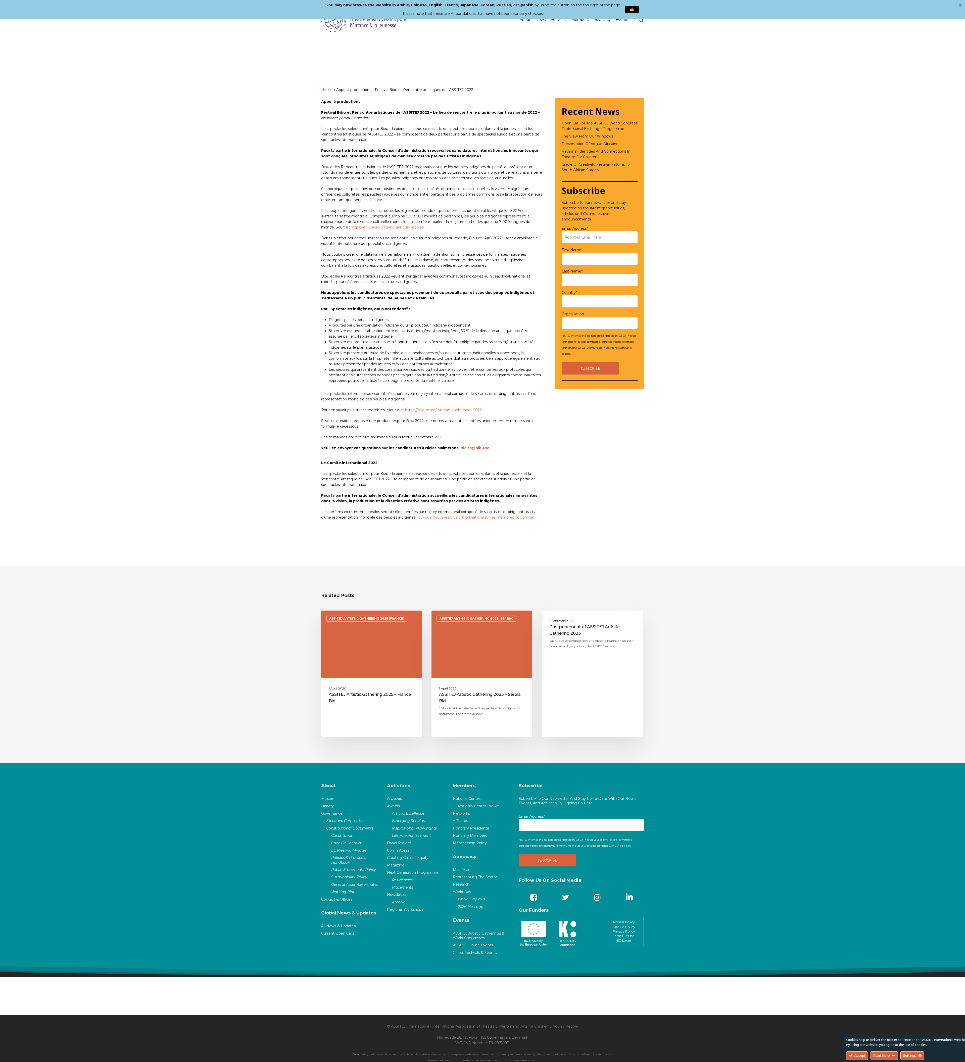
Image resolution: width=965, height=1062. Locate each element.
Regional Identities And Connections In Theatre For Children (596, 154)
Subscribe (531, 786)
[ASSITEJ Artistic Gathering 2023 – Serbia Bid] (481, 674)
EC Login (624, 940)
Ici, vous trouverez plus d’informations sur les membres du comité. (475, 517)
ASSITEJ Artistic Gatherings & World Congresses (478, 935)
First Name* (572, 250)
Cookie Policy (623, 927)
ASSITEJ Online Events (473, 945)
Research (461, 884)
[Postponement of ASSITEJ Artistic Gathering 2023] (592, 674)
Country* (569, 292)
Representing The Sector (475, 877)
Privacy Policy (624, 931)
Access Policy (624, 922)
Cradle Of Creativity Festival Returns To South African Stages (596, 167)
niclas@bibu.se (475, 448)
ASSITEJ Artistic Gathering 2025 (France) (366, 618)
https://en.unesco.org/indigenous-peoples (387, 227)
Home (326, 89)
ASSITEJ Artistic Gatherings (576, 618)
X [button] (960, 5)
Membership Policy (470, 843)
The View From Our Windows (587, 136)
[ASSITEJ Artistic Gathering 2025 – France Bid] (371, 674)
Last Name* (572, 271)
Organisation (573, 314)
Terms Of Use (624, 936)
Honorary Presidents (471, 828)
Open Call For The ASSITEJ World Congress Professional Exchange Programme (599, 126)
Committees (398, 850)
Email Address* (575, 228)
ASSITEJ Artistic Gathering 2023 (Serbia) (476, 618)
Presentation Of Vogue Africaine (590, 144)
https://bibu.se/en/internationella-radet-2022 (443, 410)
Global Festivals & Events (475, 952)
